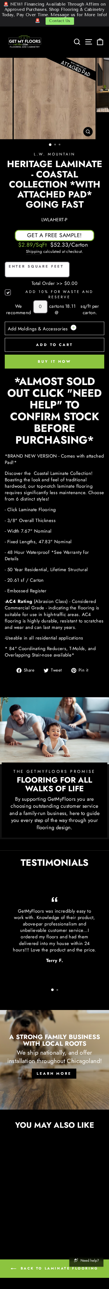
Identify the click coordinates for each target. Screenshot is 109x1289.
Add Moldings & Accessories (38, 328)
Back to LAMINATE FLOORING (58, 1268)
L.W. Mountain (54, 154)
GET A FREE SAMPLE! (54, 235)
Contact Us (59, 21)
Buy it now (54, 361)
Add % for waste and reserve (59, 294)
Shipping (34, 251)
